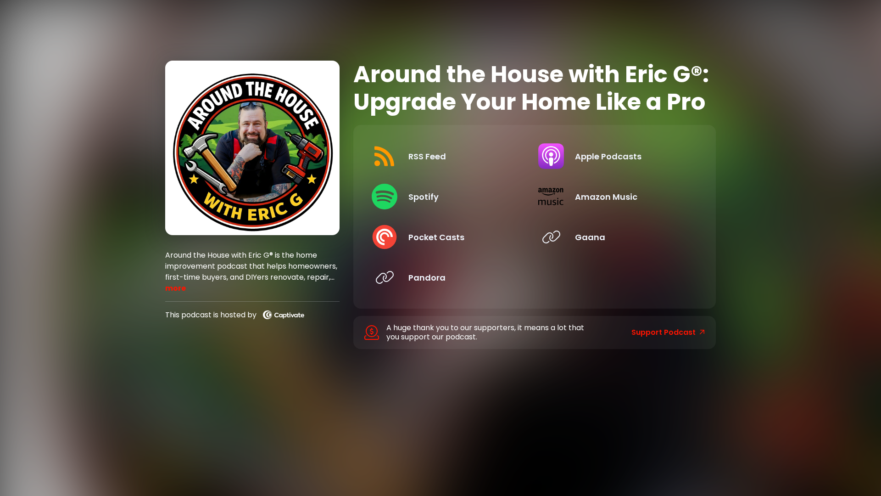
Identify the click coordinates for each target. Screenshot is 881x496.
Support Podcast (663, 332)
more (175, 288)
